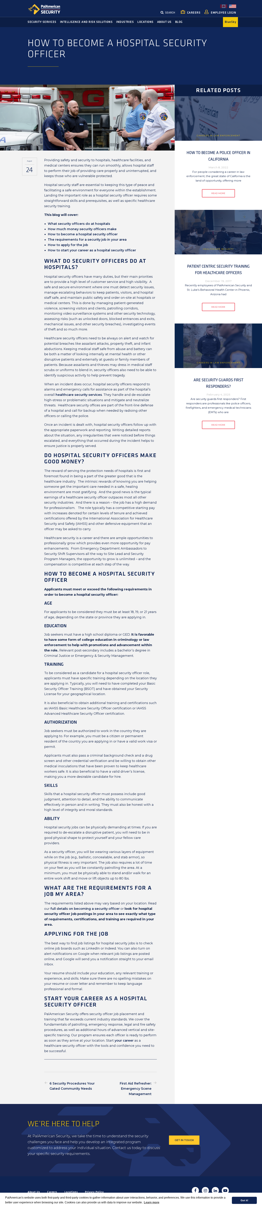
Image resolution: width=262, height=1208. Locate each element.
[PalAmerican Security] (47, 9)
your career (124, 1041)
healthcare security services (79, 395)
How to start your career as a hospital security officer (92, 250)
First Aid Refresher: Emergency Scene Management (135, 1089)
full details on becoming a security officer (85, 909)
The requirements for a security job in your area (87, 240)
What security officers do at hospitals (79, 224)
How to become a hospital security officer (83, 234)
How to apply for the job (68, 245)
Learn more (151, 1202)
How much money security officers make (82, 229)
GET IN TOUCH (184, 1140)
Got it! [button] (244, 1200)
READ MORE (218, 193)
